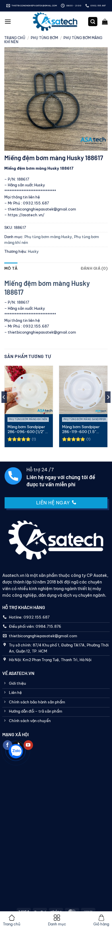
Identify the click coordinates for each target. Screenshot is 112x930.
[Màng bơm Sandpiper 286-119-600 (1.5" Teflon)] (83, 390)
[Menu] (7, 21)
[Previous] (4, 408)
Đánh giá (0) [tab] (94, 268)
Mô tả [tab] (11, 268)
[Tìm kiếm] (92, 21)
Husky (33, 251)
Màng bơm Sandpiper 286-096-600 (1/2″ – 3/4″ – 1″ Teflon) (27, 429)
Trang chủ (14, 38)
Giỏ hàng (101, 924)
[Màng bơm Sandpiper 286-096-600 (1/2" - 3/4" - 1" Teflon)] (29, 390)
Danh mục (57, 924)
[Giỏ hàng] (105, 21)
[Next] (108, 408)
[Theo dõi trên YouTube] (28, 745)
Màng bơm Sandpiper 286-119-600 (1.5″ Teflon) (81, 429)
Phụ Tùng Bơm (44, 38)
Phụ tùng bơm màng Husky (48, 236)
